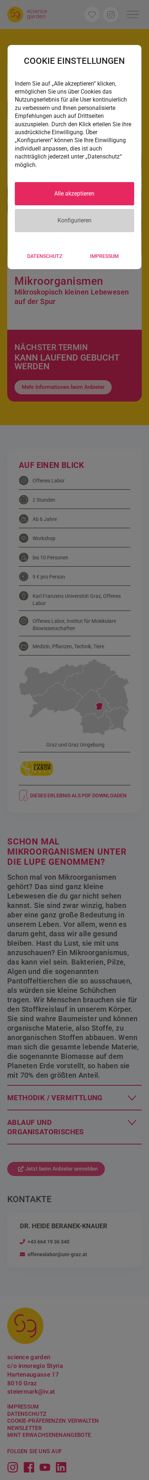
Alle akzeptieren (74, 193)
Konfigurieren (74, 220)
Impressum (104, 256)
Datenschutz (44, 256)
